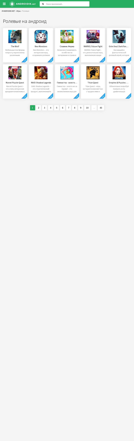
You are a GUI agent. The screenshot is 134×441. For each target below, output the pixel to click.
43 (101, 107)
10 (87, 107)
